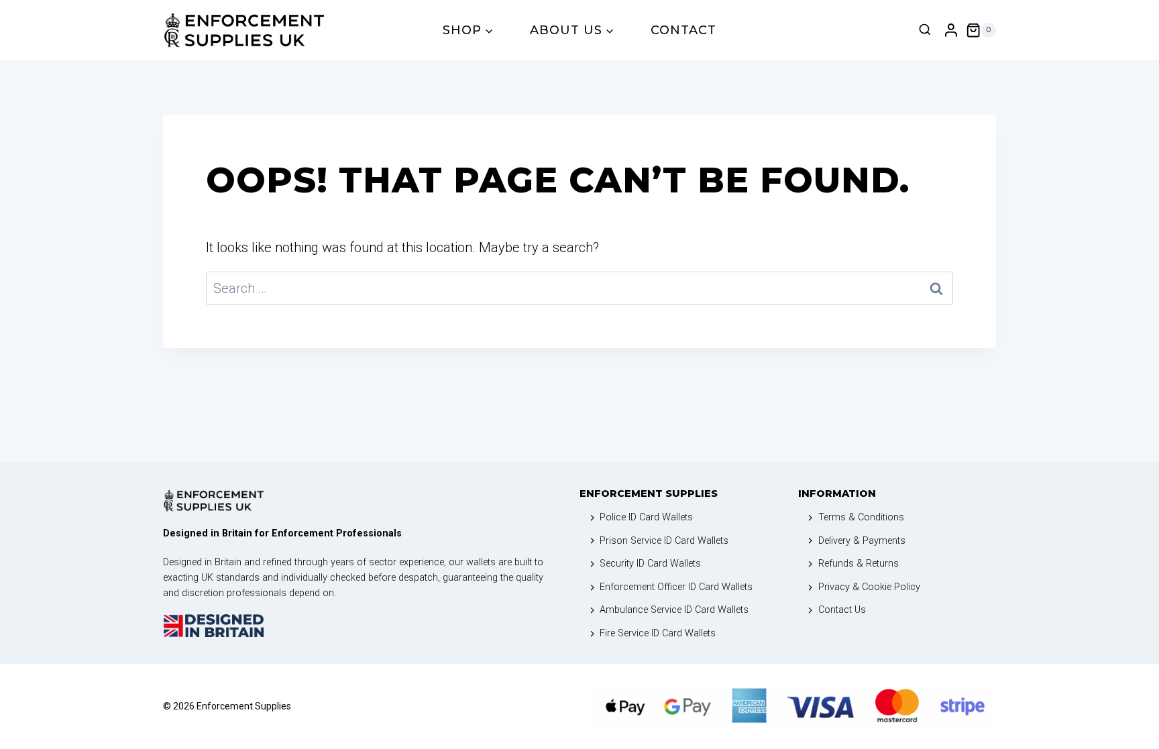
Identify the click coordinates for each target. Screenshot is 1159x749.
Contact (683, 30)
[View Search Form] (925, 30)
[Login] (951, 30)
